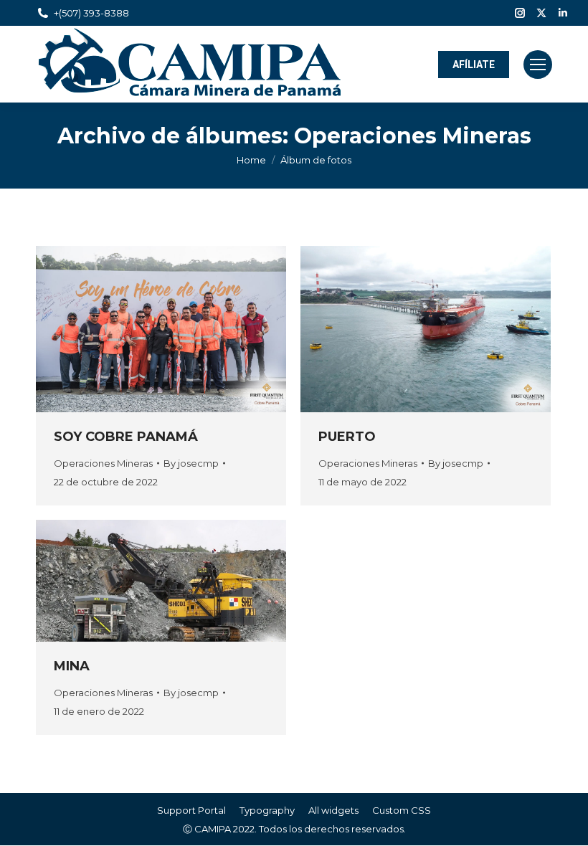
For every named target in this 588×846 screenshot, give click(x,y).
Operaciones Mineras (103, 463)
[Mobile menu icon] (537, 64)
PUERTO (347, 437)
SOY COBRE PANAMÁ (126, 437)
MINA (72, 666)
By (191, 463)
